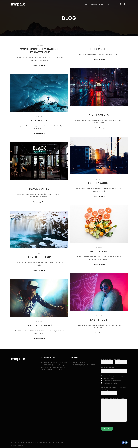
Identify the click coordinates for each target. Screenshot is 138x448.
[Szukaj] (120, 4)
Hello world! (99, 49)
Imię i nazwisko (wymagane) (111, 359)
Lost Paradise (98, 183)
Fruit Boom (98, 251)
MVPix (12, 442)
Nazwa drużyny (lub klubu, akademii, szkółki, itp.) (113, 389)
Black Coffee (39, 188)
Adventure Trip (39, 257)
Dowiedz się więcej (39, 65)
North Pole (39, 120)
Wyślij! (107, 429)
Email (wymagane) (108, 367)
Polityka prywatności (17, 445)
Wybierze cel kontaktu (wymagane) (113, 376)
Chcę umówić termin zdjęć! (112, 380)
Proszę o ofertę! (108, 378)
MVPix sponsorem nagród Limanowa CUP (39, 51)
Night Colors (99, 114)
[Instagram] (126, 442)
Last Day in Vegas (39, 325)
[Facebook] (123, 442)
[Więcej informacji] (124, 4)
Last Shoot (98, 319)
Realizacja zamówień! (110, 383)
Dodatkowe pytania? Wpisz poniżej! (113, 398)
